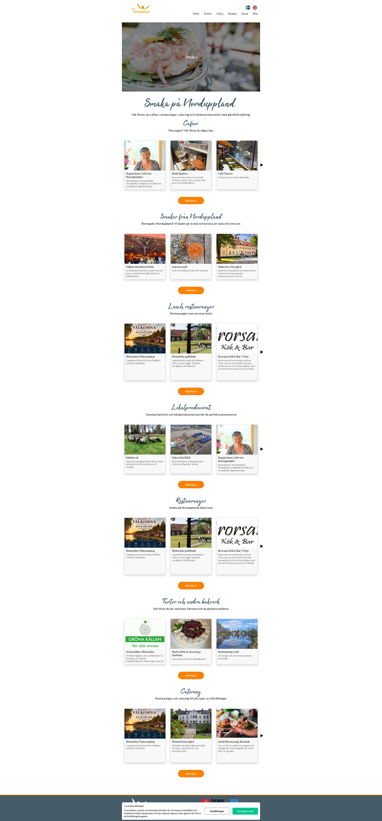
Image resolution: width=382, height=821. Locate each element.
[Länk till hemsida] (140, 8)
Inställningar (217, 811)
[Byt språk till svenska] (248, 7)
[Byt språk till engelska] (254, 7)
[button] (145, 165)
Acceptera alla (245, 811)
